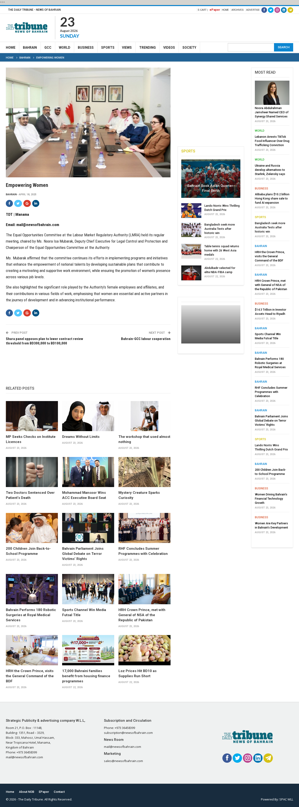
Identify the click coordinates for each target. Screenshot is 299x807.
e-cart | (203, 9)
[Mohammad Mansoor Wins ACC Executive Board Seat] (88, 472)
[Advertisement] (208, 27)
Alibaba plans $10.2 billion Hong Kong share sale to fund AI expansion (272, 198)
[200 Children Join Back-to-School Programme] (32, 528)
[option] (272, 308)
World (64, 47)
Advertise (253, 9)
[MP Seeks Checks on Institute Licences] (32, 416)
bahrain (11, 194)
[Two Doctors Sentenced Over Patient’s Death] (32, 472)
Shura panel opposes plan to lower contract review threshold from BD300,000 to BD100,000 (44, 341)
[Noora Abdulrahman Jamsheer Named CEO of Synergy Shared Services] (272, 93)
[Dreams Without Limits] (88, 416)
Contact (59, 791)
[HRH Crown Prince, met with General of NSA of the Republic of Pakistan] (144, 589)
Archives (237, 9)
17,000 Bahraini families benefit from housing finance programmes (86, 676)
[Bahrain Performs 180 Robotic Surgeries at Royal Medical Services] (32, 589)
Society (189, 47)
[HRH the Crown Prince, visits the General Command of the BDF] (32, 650)
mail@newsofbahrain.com (37, 224)
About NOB (26, 791)
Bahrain (30, 47)
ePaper (215, 9)
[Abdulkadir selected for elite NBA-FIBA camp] (191, 272)
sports (260, 217)
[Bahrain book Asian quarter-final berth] (211, 178)
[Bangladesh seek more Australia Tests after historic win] (191, 229)
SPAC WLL (286, 799)
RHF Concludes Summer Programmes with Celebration (271, 392)
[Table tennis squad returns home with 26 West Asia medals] (191, 251)
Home (225, 9)
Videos (169, 47)
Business (86, 47)
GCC (47, 47)
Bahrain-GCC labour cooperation (146, 339)
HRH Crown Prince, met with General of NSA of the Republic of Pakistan (141, 615)
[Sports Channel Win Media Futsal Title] (88, 589)
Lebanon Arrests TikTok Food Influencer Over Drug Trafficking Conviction (272, 141)
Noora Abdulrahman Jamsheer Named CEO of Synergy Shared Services (271, 112)
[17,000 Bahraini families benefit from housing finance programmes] (88, 650)
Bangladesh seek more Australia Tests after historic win (219, 229)
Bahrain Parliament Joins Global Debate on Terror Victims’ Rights (82, 553)
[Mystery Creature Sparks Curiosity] (144, 472)
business (261, 188)
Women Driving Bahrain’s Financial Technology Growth (271, 499)
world (259, 130)
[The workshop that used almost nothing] (144, 416)
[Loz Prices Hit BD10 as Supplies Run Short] (144, 650)
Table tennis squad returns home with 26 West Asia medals (221, 250)
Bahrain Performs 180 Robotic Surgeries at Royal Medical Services (31, 615)
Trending (147, 47)
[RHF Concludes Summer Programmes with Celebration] (144, 528)
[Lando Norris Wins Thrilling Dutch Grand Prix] (191, 210)
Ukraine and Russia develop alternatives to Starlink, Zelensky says (270, 170)
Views (127, 47)
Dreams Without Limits (81, 437)
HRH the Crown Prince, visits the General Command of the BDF (30, 676)
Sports (107, 47)
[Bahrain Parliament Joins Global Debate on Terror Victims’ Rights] (88, 528)
